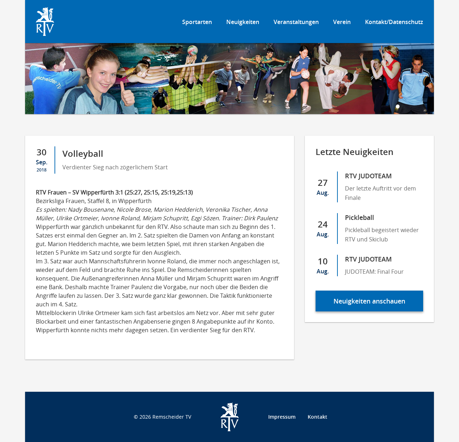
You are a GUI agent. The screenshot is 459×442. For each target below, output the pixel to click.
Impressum (281, 416)
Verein (342, 22)
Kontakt (317, 416)
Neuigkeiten (242, 22)
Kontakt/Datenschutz (394, 22)
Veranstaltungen (296, 22)
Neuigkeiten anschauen (369, 301)
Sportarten (197, 22)
